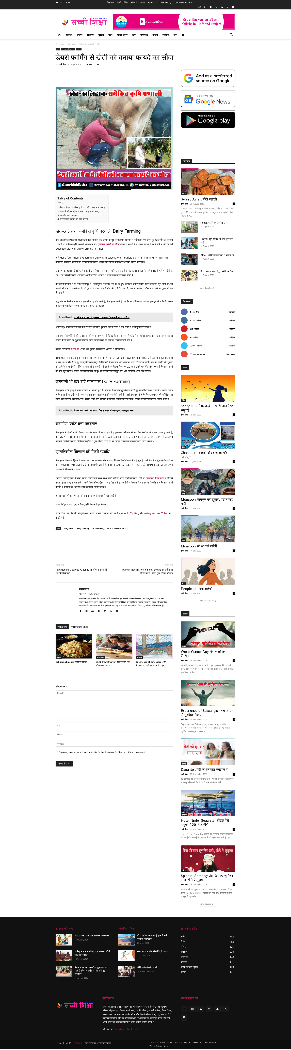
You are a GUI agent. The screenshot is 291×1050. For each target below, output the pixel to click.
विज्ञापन (142, 2)
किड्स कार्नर (122, 34)
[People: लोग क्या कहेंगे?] (208, 571)
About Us (152, 2)
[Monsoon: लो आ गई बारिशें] (208, 528)
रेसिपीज (166, 34)
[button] (231, 35)
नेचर (110, 34)
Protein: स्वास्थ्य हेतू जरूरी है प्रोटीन (216, 271)
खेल (175, 34)
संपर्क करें (134, 2)
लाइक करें (232, 312)
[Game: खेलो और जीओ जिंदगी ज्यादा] (126, 955)
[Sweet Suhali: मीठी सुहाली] (208, 181)
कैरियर (79, 34)
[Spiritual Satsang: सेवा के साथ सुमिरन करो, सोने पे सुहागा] (208, 858)
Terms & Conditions (183, 2)
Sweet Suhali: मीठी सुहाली (199, 199)
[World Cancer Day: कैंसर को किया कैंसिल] (208, 634)
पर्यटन (155, 34)
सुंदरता (101, 34)
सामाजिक (144, 34)
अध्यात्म (90, 34)
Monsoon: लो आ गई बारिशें (199, 546)
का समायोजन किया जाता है (154, 478)
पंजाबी (119, 2)
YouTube (162, 513)
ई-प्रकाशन (110, 2)
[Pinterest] (216, 7)
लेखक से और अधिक (79, 627)
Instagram (149, 513)
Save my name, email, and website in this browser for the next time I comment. (102, 752)
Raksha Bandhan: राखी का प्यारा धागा (92, 935)
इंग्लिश (126, 2)
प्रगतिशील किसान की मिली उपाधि (74, 219)
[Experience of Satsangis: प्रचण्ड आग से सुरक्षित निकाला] (208, 693)
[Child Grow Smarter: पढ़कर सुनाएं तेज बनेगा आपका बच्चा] (114, 646)
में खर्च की (75, 349)
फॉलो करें (232, 320)
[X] (227, 7)
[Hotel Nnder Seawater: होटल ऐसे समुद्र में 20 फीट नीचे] (208, 803)
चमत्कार (139, 657)
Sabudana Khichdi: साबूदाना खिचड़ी (71, 662)
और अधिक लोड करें (207, 288)
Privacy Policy (165, 2)
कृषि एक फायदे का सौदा (108, 244)
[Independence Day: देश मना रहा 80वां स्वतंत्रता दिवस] (64, 955)
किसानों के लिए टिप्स (68, 49)
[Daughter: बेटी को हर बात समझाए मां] (208, 751)
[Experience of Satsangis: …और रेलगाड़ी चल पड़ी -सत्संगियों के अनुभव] (154, 646)
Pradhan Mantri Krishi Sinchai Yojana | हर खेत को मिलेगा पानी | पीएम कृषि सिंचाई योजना (147, 571)
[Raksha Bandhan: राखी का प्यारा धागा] (64, 940)
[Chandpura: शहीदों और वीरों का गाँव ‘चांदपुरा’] (208, 435)
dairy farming (83, 528)
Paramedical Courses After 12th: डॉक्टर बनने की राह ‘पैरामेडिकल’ (81, 571)
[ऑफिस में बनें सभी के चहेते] (126, 971)
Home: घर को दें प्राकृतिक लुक (213, 222)
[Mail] (210, 7)
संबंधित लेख (62, 627)
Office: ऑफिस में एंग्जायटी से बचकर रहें (217, 255)
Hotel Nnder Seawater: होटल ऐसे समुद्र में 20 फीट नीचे (205, 822)
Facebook (123, 513)
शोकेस (78, 49)
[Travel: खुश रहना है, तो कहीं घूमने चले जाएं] (189, 243)
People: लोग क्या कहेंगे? (197, 589)
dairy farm (68, 528)
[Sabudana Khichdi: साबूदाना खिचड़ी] (74, 646)
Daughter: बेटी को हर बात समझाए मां (204, 770)
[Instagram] (199, 7)
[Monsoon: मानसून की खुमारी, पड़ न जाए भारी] (208, 481)
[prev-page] (58, 672)
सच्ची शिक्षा (62, 64)
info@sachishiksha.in (127, 1029)
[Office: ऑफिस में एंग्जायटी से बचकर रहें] (189, 259)
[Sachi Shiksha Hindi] (75, 1005)
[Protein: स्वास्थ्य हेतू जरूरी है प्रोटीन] (189, 275)
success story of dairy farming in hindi (109, 528)
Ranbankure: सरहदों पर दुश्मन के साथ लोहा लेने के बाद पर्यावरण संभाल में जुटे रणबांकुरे (91, 970)
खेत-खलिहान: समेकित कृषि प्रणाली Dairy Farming (82, 207)
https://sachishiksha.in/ (89, 594)
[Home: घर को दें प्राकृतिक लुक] (189, 227)
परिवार (184, 764)
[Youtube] (232, 7)
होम (57, 44)
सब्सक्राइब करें (230, 354)
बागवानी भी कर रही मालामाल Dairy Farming (79, 211)
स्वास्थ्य (69, 34)
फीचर (183, 583)
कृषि (134, 34)
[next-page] (63, 672)
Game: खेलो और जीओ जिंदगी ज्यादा (152, 951)
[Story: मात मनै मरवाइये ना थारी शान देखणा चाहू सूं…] (208, 388)
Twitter (134, 513)
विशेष (183, 400)
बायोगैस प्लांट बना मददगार (71, 215)
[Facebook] (194, 7)
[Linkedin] (205, 7)
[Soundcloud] (221, 7)
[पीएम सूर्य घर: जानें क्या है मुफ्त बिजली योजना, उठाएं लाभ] (126, 940)
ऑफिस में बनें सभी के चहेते (147, 967)
